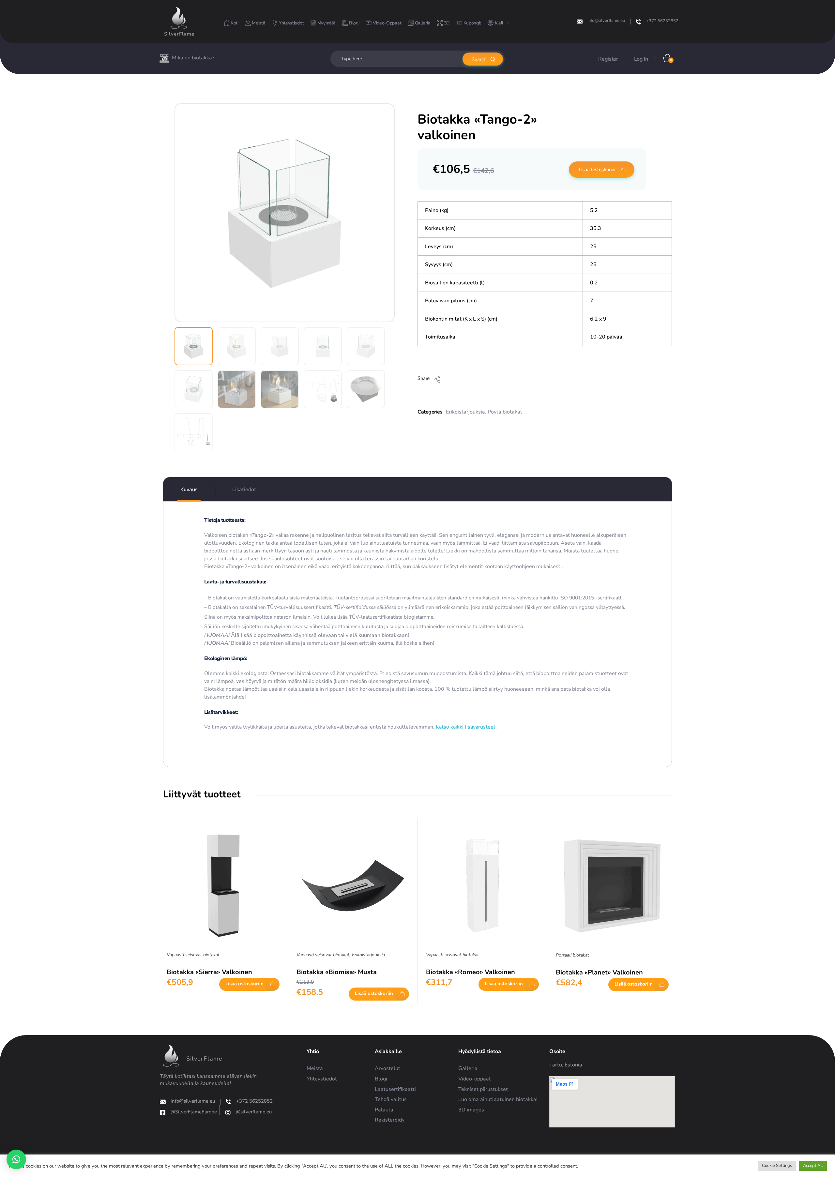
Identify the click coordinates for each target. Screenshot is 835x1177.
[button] (16, 1159)
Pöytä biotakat (505, 411)
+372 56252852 (662, 21)
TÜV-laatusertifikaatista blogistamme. (391, 616)
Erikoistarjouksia (465, 411)
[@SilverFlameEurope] (163, 1112)
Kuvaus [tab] (189, 489)
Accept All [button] (813, 1166)
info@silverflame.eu (606, 20)
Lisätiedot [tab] (244, 489)
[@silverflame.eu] (228, 1112)
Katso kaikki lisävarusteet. (465, 727)
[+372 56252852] (638, 21)
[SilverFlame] (179, 18)
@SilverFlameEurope (194, 1112)
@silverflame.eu (254, 1112)
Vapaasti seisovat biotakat (193, 955)
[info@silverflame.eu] (580, 21)
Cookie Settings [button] (777, 1166)
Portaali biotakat (572, 955)
